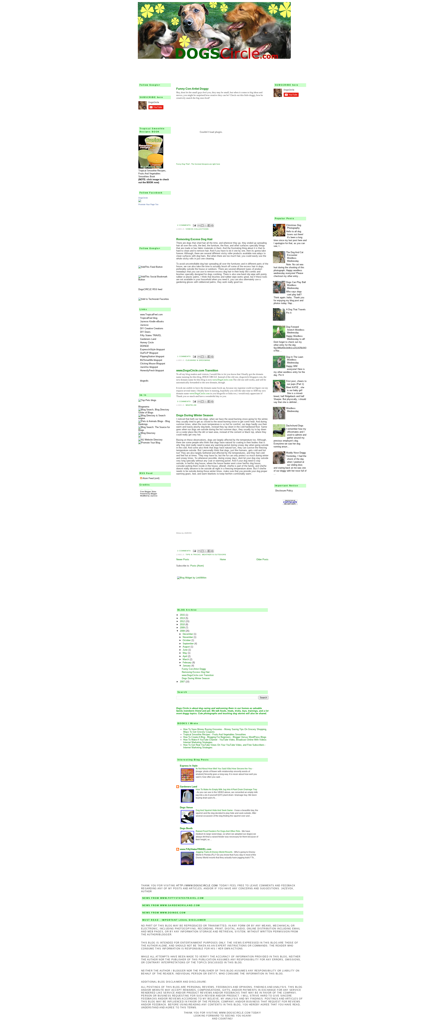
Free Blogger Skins (148, 492)
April (185, 656)
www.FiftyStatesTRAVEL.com (195, 849)
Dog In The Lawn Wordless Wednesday (294, 360)
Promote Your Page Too (148, 204)
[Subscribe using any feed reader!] (150, 267)
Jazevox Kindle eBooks (152, 321)
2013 (182, 618)
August (187, 646)
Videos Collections (197, 229)
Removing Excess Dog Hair (194, 239)
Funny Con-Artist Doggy (192, 88)
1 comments (184, 356)
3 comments (184, 551)
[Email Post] (194, 225)
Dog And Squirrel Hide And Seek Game (214, 810)
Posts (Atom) (197, 565)
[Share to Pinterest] (212, 225)
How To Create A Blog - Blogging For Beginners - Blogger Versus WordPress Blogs (224, 737)
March (186, 659)
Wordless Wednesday (292, 409)
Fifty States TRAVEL (150, 335)
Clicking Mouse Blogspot (152, 363)
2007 (182, 681)
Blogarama (143, 406)
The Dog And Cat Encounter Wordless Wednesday (294, 256)
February (187, 662)
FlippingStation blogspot (152, 356)
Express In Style (188, 765)
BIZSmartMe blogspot (151, 360)
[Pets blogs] (147, 400)
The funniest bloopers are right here (205, 164)
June (185, 650)
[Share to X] (205, 225)
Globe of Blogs (145, 412)
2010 (182, 624)
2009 (182, 627)
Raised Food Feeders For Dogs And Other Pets (218, 831)
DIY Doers (145, 332)
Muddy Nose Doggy (296, 452)
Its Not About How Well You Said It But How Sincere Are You (224, 768)
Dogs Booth (186, 828)
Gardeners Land (148, 339)
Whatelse (191, 405)
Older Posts (262, 559)
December (188, 634)
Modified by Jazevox (148, 496)
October (187, 640)
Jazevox (144, 325)
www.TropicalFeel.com (151, 314)
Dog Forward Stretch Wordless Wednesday (295, 330)
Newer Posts (182, 559)
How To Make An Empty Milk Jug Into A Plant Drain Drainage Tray (226, 789)
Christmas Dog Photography (293, 226)
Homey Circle (147, 342)
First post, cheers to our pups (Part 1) (296, 382)
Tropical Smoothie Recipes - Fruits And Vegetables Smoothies (214, 734)
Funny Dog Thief (183, 164)
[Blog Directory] (146, 433)
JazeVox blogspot (149, 367)
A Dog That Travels (296, 309)
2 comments (184, 225)
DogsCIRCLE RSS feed (150, 289)
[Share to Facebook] (209, 225)
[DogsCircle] (139, 201)
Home (223, 559)
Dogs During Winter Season (194, 415)
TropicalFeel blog (148, 318)
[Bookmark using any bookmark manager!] (154, 279)
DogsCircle (143, 198)
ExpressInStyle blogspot (152, 349)
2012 (182, 621)
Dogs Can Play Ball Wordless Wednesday (296, 285)
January (187, 665)
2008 (182, 631)
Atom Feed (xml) (150, 478)
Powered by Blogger (148, 494)
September (188, 643)
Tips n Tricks (193, 555)
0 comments (184, 401)
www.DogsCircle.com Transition (197, 370)
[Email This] (199, 225)
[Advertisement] (222, 69)
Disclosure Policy (284, 490)
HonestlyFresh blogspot (152, 370)
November (188, 637)
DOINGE (144, 346)
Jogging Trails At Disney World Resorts (214, 852)
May (185, 653)
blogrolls (144, 380)
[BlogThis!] (202, 225)
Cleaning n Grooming (198, 360)
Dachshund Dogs (294, 425)
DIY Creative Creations (151, 328)
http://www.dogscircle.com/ (197, 885)
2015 (182, 615)
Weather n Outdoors (214, 555)
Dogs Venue (186, 807)
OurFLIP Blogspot (149, 353)
